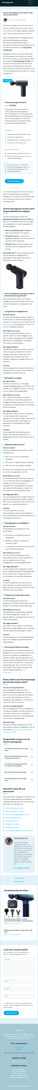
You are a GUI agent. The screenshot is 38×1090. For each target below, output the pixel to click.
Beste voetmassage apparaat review (17, 814)
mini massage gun (8, 324)
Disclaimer (19, 1049)
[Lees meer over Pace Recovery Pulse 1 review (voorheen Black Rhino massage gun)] (19, 905)
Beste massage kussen (19, 1071)
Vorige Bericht (19, 878)
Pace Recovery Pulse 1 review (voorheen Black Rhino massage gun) (18, 920)
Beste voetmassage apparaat (19, 1077)
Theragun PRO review (12, 827)
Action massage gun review (14, 808)
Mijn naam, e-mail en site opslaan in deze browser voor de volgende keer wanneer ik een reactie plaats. (18, 1005)
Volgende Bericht (19, 881)
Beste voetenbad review (13, 818)
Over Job (27, 868)
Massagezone (7, 2)
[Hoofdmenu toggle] (30, 2)
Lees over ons (19, 1047)
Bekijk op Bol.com (14, 181)
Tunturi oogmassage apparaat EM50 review (19, 830)
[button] (35, 2)
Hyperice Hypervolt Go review (14, 811)
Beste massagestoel (19, 1073)
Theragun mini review (12, 821)
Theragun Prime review (12, 824)
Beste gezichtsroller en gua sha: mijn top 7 (18, 931)
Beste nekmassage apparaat (19, 1075)
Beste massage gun (19, 1069)
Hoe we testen (18, 868)
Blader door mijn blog (18, 1062)
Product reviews (8, 923)
